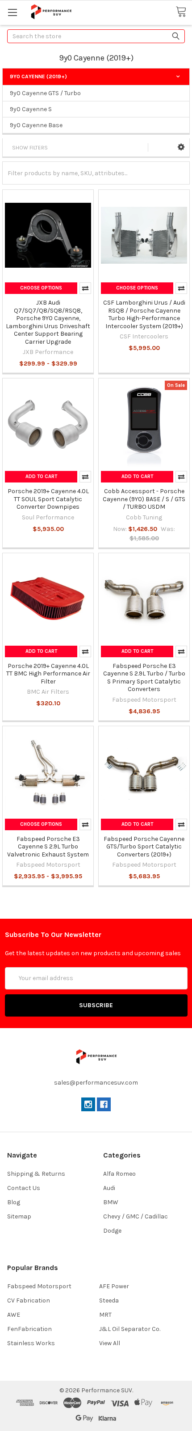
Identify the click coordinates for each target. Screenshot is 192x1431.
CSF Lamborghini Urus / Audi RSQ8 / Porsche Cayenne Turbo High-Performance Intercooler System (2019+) (144, 314)
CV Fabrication (28, 1300)
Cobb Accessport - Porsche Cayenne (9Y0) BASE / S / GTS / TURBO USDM (144, 498)
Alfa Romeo (119, 1174)
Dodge (112, 1230)
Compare (85, 288)
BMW (110, 1202)
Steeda (109, 1300)
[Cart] (183, 12)
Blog (13, 1202)
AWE (13, 1314)
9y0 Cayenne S (31, 109)
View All (109, 1343)
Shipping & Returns (36, 1174)
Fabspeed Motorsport (39, 1286)
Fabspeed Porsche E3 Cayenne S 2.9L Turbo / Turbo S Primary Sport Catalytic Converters (144, 677)
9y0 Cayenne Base (36, 125)
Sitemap (19, 1216)
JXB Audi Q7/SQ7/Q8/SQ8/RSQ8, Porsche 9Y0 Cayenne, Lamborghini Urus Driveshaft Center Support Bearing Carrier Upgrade (48, 322)
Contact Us (23, 1188)
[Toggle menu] (12, 12)
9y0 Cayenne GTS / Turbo (45, 93)
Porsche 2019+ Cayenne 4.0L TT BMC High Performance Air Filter (48, 673)
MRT (105, 1314)
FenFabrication (29, 1329)
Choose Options (41, 288)
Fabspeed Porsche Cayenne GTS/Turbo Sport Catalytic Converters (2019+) (144, 846)
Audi (109, 1188)
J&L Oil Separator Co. (129, 1329)
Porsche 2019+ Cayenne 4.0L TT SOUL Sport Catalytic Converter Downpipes (48, 498)
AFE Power (114, 1286)
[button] (181, 147)
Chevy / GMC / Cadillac (135, 1216)
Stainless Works (31, 1343)
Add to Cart (41, 476)
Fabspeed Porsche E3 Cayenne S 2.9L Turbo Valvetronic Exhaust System (48, 846)
